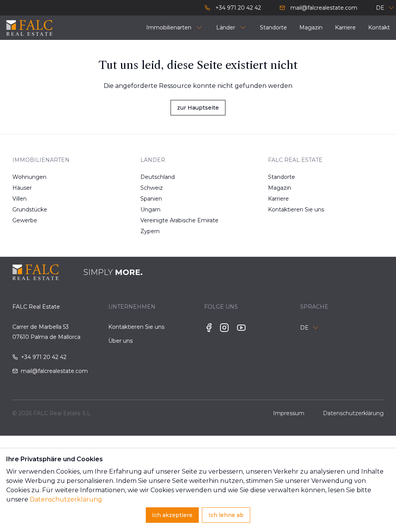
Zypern (150, 231)
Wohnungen (29, 176)
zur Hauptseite (198, 107)
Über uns (120, 340)
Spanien (151, 198)
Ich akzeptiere (172, 515)
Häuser (22, 187)
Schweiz (151, 187)
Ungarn (150, 209)
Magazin (279, 187)
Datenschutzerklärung (66, 499)
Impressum (288, 413)
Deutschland (157, 176)
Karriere (278, 198)
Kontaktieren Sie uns (287, 209)
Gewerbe (24, 220)
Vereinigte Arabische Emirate (159, 220)
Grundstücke (29, 209)
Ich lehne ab (226, 515)
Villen (19, 198)
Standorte (281, 176)
